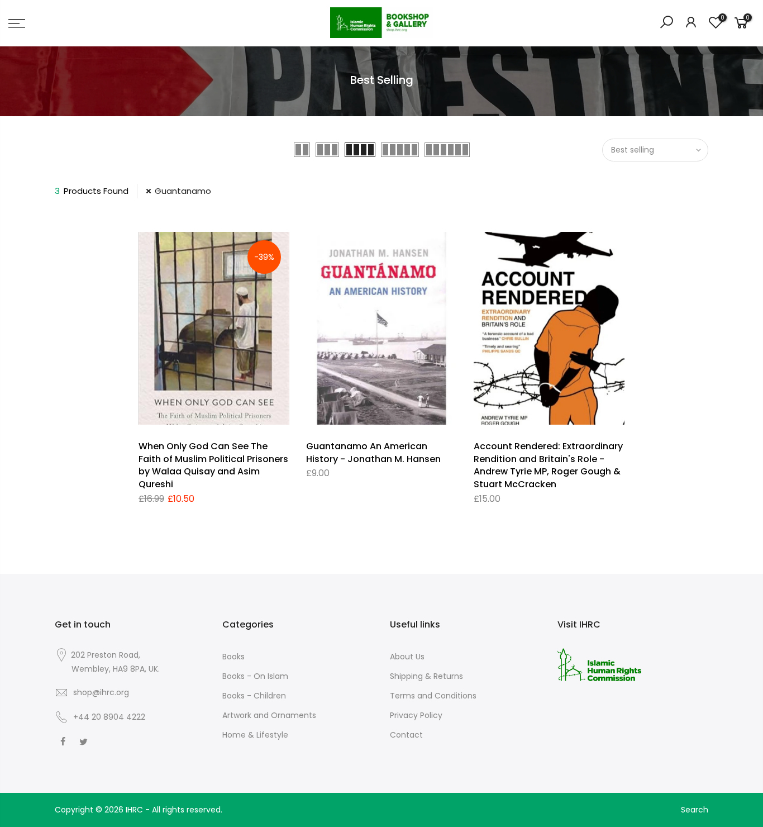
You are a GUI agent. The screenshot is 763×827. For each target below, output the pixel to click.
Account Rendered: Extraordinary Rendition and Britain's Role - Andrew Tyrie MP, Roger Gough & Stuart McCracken (548, 465)
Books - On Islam (255, 676)
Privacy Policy (416, 715)
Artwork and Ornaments (269, 715)
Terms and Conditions (433, 695)
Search (694, 809)
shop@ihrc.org (101, 692)
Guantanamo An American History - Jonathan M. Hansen (373, 452)
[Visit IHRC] (599, 664)
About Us (407, 656)
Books (233, 656)
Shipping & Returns (426, 676)
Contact (406, 734)
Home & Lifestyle (255, 734)
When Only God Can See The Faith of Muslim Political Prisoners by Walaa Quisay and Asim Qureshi (213, 465)
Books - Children (254, 695)
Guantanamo (183, 191)
